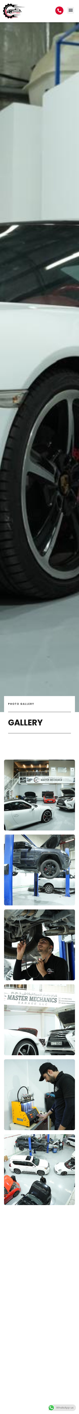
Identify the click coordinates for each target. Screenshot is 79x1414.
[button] (70, 10)
